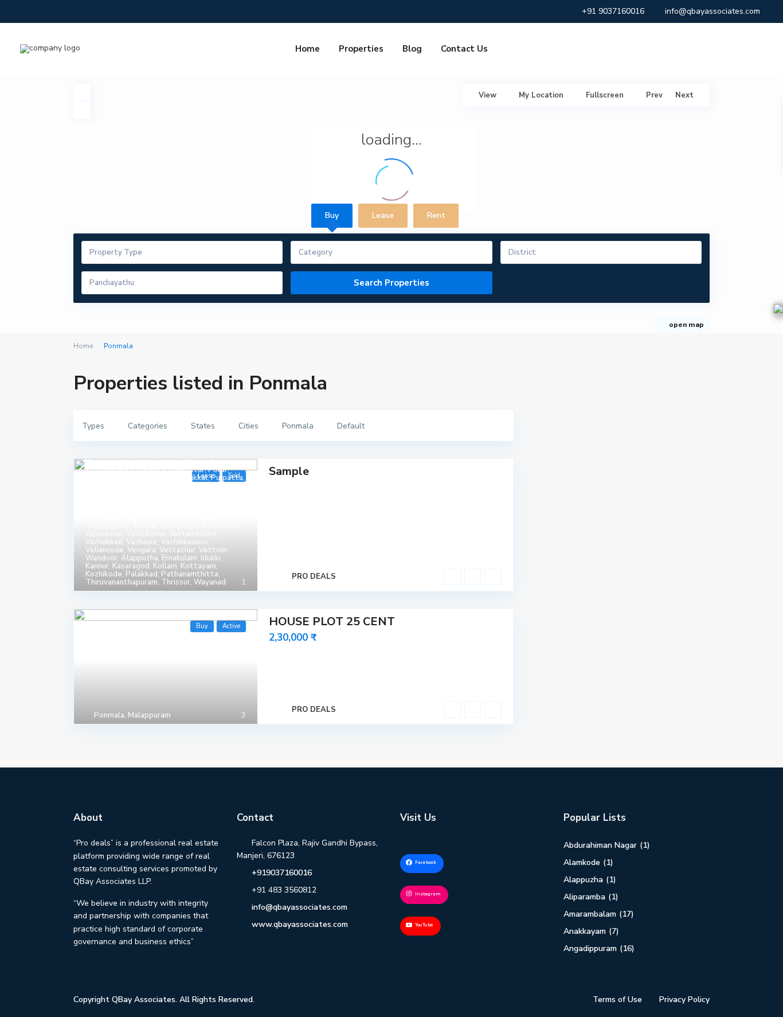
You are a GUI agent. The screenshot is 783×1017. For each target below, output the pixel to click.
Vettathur (177, 550)
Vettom (213, 550)
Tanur (211, 486)
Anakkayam (584, 931)
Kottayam (198, 566)
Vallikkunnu (146, 534)
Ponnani (145, 470)
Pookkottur (184, 470)
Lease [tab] (383, 215)
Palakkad (142, 574)
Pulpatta (227, 478)
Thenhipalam (108, 502)
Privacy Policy (684, 999)
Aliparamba (584, 896)
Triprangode (107, 526)
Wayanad (210, 582)
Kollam (165, 566)
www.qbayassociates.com (300, 924)
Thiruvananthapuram (155, 510)
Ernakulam (179, 558)
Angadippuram (590, 948)
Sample (289, 471)
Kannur (97, 566)
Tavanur (99, 494)
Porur (218, 470)
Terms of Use (617, 999)
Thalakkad (135, 494)
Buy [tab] (332, 215)
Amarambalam (589, 914)
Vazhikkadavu (184, 542)
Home (307, 48)
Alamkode (581, 862)
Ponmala (202, 462)
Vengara (141, 550)
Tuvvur (144, 526)
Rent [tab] (436, 215)
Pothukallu (104, 478)
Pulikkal (194, 478)
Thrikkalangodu (112, 518)
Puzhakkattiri (143, 486)
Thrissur (158, 518)
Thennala (150, 502)
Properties (361, 48)
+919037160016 (282, 872)
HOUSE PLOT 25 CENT (332, 621)
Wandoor (101, 558)
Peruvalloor (162, 462)
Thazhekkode (181, 494)
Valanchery (221, 526)
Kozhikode (103, 574)
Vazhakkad (104, 542)
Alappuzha (139, 558)
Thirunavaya (191, 502)
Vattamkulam (193, 534)
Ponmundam (106, 470)
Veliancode (104, 550)
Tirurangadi (196, 518)
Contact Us (464, 48)
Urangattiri (179, 526)
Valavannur (104, 534)
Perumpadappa (112, 462)
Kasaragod (131, 566)
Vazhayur (142, 542)
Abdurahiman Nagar (600, 845)
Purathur (100, 486)
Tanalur (184, 486)
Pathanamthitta (189, 574)
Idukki (211, 558)
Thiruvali (100, 510)
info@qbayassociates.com (299, 907)
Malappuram (149, 715)
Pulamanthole (152, 478)
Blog (412, 48)
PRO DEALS (314, 576)
